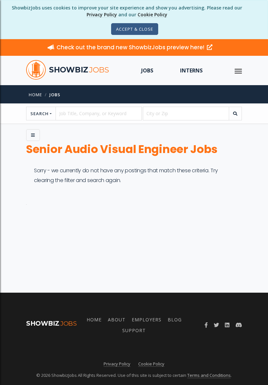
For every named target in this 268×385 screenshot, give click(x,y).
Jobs (147, 70)
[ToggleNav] (238, 70)
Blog (175, 319)
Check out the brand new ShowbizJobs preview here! (131, 47)
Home (35, 95)
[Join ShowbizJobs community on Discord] (238, 325)
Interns (191, 70)
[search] (235, 113)
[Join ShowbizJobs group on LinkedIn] (227, 325)
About (117, 319)
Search (39, 113)
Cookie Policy (152, 14)
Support (134, 330)
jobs (54, 95)
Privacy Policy (102, 14)
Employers (146, 319)
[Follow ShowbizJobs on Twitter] (216, 325)
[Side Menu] (33, 135)
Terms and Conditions (209, 375)
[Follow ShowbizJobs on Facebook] (206, 325)
